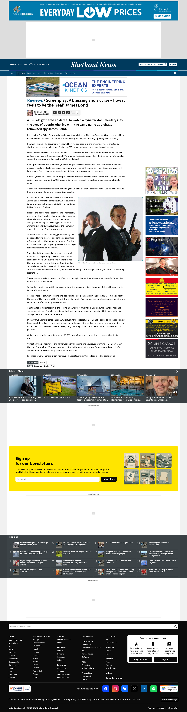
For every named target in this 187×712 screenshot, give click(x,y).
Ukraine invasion (64, 639)
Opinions (61, 647)
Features (61, 665)
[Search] (175, 73)
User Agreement (53, 699)
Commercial (87, 641)
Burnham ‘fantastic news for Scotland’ (118, 561)
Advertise (25, 699)
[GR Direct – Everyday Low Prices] (93, 10)
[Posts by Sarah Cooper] (30, 113)
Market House (87, 654)
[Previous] (174, 371)
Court (11, 671)
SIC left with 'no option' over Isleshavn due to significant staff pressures (161, 553)
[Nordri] (162, 246)
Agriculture (13, 643)
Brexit (11, 649)
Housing (36, 655)
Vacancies (86, 665)
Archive (109, 658)
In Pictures (61, 668)
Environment (38, 646)
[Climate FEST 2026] (162, 168)
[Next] (177, 371)
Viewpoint (61, 657)
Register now (140, 659)
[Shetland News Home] (93, 69)
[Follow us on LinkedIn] (144, 688)
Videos (109, 673)
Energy (36, 639)
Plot (107, 639)
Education (13, 674)
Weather (60, 642)
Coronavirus (13, 665)
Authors (109, 665)
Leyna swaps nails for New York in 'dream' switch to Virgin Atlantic (33, 562)
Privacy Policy (70, 699)
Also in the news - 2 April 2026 (57, 397)
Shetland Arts (49, 366)
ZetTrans (85, 657)
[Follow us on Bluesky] (124, 688)
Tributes (60, 671)
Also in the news (15, 640)
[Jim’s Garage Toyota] (162, 348)
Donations (111, 699)
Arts (10, 646)
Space (35, 674)
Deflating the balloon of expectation (159, 543)
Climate (12, 655)
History (36, 652)
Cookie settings (169, 699)
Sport (35, 677)
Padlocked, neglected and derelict (31, 570)
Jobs (84, 661)
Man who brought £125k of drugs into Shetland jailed (34, 543)
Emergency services (41, 636)
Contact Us (14, 699)
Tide (107, 654)
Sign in (173, 64)
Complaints (98, 699)
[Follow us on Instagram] (115, 688)
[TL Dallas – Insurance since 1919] (162, 225)
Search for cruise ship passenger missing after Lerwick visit (34, 552)
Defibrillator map (114, 677)
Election (12, 677)
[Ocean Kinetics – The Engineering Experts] (76, 87)
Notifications (124, 699)
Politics (36, 668)
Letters (60, 650)
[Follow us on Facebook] (105, 688)
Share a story (38, 699)
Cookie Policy (84, 699)
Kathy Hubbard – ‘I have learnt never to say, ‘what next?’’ (160, 398)
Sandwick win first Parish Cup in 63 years (162, 561)
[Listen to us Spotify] (153, 688)
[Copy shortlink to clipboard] (68, 112)
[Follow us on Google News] (169, 688)
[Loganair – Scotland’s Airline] (162, 266)
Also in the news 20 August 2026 (119, 542)
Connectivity (14, 662)
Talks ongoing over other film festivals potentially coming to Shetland (91, 400)
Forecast (109, 650)
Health (35, 649)
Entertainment (39, 642)
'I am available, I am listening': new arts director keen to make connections (25, 400)
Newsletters (111, 668)
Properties (87, 673)
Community (13, 659)
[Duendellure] (162, 307)
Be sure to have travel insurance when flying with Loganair (76, 543)
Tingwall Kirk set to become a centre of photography (118, 552)
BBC (83, 650)
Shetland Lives (63, 677)
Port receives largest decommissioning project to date (75, 562)
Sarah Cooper (40, 111)
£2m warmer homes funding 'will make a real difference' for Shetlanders (77, 571)
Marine (35, 658)
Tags (108, 662)
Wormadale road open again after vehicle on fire (161, 570)
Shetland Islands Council (91, 647)
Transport (61, 636)
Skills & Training (88, 668)
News (11, 636)
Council (12, 668)
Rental (84, 679)
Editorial (60, 660)
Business (12, 652)
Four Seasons (87, 636)
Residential (86, 676)
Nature (35, 661)
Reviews (35, 100)
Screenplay (38, 366)
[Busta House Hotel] (162, 205)
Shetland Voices (63, 674)
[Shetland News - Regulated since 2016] (20, 688)
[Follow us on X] (134, 688)
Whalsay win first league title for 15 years (77, 552)
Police (35, 664)
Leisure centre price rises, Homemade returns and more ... (126, 398)
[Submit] (175, 626)
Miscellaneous (111, 642)
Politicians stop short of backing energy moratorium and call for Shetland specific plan (120, 571)
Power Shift (37, 671)
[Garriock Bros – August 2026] (162, 287)
